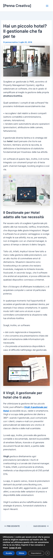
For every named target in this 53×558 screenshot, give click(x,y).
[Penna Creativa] (17, 6)
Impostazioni (36, 553)
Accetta (9, 553)
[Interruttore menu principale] (47, 6)
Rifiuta (21, 553)
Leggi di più (15, 547)
